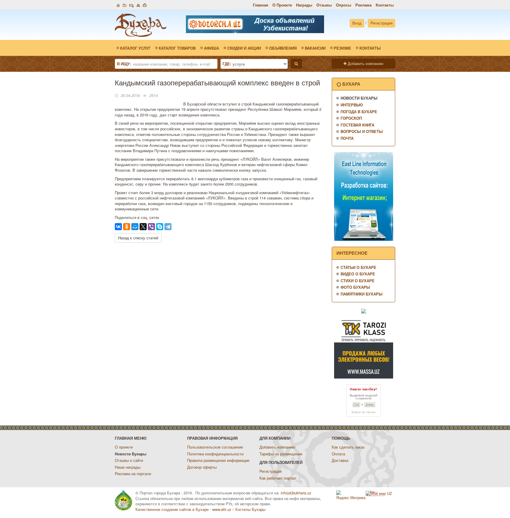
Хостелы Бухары (250, 509)
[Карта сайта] (138, 4)
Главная (260, 5)
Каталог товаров (177, 48)
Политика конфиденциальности (215, 454)
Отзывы (324, 5)
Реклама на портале (133, 473)
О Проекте (282, 5)
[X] (143, 226)
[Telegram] (167, 226)
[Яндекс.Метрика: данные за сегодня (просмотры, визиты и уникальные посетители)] (351, 495)
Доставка (340, 460)
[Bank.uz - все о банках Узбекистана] (363, 311)
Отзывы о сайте (129, 460)
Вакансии (315, 48)
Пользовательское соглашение (215, 447)
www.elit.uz (221, 509)
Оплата (338, 454)
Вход (357, 23)
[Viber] (151, 226)
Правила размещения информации (218, 460)
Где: (227, 63)
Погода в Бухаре (359, 111)
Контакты (385, 5)
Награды (304, 5)
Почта (347, 138)
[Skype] (159, 226)
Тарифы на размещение (280, 454)
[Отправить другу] (144, 4)
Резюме (342, 48)
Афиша (211, 48)
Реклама (363, 5)
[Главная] (118, 4)
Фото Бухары (355, 287)
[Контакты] (131, 4)
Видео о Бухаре (358, 274)
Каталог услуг (135, 48)
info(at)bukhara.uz (296, 493)
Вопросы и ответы (362, 131)
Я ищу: (124, 63)
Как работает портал (277, 478)
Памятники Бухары (361, 294)
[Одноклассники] (126, 226)
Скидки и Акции (244, 48)
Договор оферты (202, 467)
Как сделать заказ (348, 447)
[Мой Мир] (134, 226)
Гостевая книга (357, 125)
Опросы (343, 5)
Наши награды (127, 467)
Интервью (352, 105)
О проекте (124, 447)
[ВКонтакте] (118, 226)
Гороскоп (351, 118)
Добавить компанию (364, 63)
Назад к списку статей (138, 238)
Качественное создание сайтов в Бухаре (172, 509)
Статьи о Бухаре (358, 267)
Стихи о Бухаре (358, 280)
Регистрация (381, 23)
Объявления (283, 48)
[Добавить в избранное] (124, 4)
